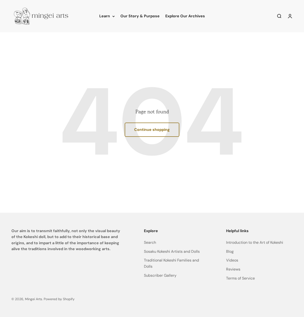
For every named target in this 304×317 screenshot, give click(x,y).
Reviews (233, 269)
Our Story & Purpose (140, 16)
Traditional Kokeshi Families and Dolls (171, 263)
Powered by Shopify (59, 299)
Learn (104, 16)
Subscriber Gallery (160, 275)
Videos (232, 260)
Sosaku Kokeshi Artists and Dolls (172, 251)
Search (150, 242)
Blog (230, 251)
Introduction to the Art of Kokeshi (254, 242)
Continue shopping (152, 129)
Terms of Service (240, 278)
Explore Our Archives (185, 16)
